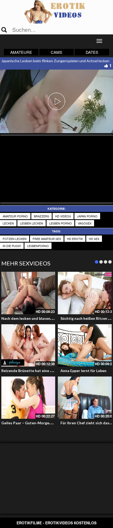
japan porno (87, 216)
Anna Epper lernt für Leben (83, 370)
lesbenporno (38, 246)
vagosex (84, 223)
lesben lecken (31, 223)
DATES (92, 52)
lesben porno (60, 223)
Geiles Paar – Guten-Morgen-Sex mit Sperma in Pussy (48, 423)
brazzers (41, 216)
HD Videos (63, 216)
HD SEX (94, 239)
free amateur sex (47, 239)
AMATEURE (21, 52)
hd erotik (75, 239)
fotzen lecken (15, 239)
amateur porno (15, 216)
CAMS (56, 52)
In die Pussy (12, 246)
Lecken (8, 223)
